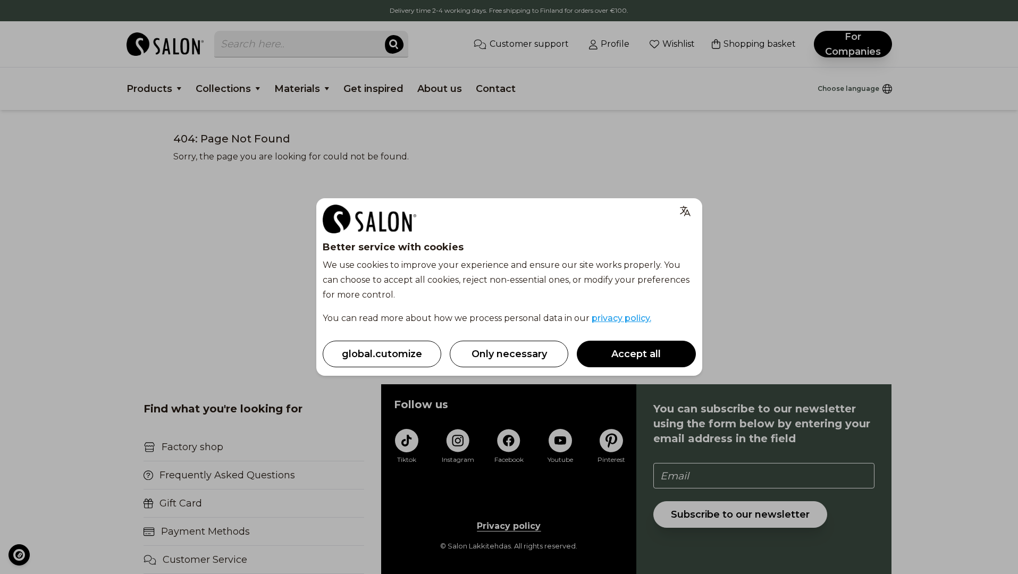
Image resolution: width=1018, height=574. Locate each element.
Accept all (636, 354)
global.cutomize (382, 354)
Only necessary (509, 354)
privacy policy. (621, 318)
